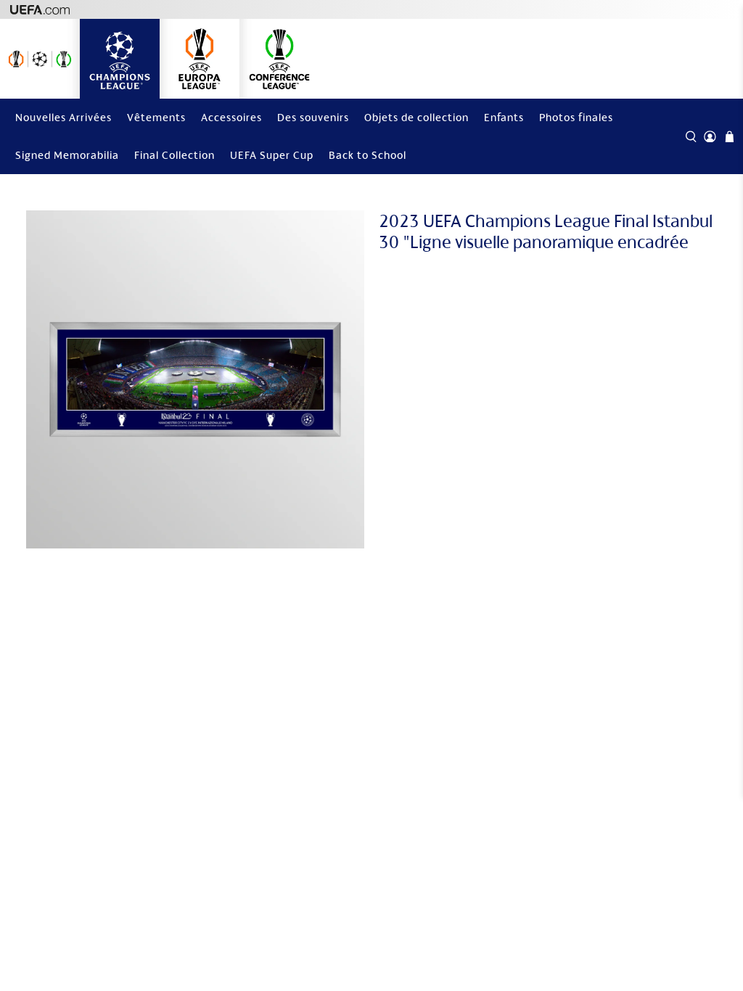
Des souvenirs (313, 117)
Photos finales (576, 117)
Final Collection (174, 155)
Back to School (367, 155)
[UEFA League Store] (40, 59)
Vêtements (156, 117)
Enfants (504, 117)
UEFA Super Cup (271, 155)
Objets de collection (416, 117)
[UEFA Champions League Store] (120, 59)
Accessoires (231, 117)
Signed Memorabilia (67, 155)
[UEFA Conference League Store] (279, 59)
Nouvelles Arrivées (63, 117)
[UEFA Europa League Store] (199, 59)
